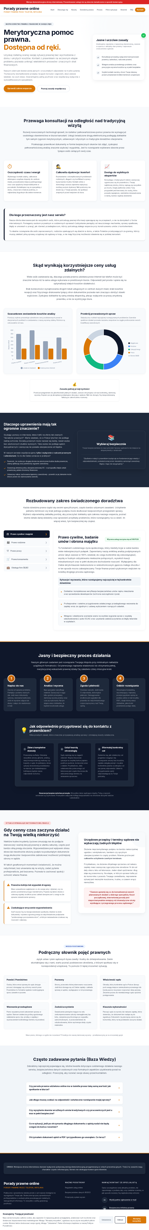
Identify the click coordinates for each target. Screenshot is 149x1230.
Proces (99, 10)
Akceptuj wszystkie (136, 1220)
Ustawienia (106, 1220)
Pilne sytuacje (111, 10)
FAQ (131, 10)
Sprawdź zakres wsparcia (19, 88)
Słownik (123, 10)
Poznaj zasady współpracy (53, 88)
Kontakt (140, 10)
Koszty (74, 10)
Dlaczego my (63, 10)
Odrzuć (120, 1220)
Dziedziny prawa (87, 10)
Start (52, 10)
